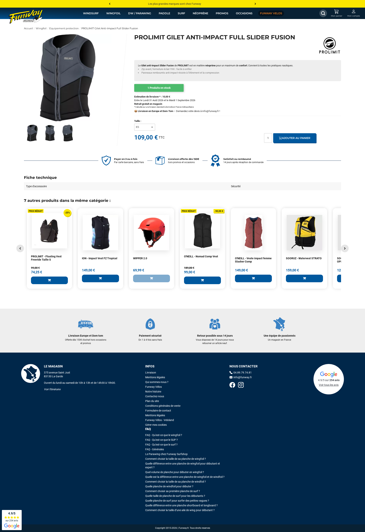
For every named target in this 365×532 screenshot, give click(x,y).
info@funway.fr (210, 111)
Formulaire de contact (158, 410)
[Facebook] (232, 385)
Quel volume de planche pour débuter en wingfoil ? (174, 472)
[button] (20, 248)
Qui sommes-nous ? (156, 382)
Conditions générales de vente (162, 405)
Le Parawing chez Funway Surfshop (166, 454)
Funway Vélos (153, 386)
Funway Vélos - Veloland (159, 420)
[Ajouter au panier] (49, 280)
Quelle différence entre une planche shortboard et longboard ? (181, 505)
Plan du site (152, 401)
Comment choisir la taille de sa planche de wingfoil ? (175, 458)
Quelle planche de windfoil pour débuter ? (169, 486)
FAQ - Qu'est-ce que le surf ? (161, 444)
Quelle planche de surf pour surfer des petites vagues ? (177, 500)
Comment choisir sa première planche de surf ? (172, 491)
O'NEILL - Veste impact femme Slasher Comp (253, 260)
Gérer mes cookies (156, 424)
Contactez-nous (154, 396)
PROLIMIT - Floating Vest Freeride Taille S (46, 258)
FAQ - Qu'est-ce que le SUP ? (161, 439)
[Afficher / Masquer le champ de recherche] (323, 13)
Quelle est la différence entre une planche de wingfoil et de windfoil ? (185, 476)
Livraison (150, 372)
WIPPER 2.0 (140, 258)
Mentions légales (155, 377)
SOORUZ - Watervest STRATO (304, 258)
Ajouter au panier (296, 138)
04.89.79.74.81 (242, 372)
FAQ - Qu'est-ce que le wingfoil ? (163, 435)
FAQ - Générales (154, 449)
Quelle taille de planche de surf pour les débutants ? (175, 495)
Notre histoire (153, 391)
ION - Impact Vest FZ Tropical (99, 258)
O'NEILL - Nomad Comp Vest (201, 256)
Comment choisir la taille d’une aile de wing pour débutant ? (180, 510)
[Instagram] (241, 385)
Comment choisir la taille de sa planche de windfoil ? (175, 481)
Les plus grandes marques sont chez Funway (174, 3)
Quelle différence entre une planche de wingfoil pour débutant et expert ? (182, 465)
